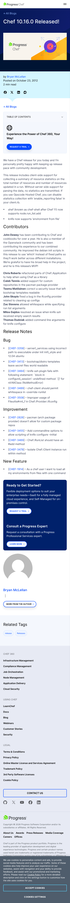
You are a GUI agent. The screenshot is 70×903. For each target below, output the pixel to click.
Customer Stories (12, 729)
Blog (5, 717)
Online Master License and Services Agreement (29, 763)
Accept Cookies (35, 888)
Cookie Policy (10, 780)
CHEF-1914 (16, 469)
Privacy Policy (11, 757)
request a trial (18, 511)
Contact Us (35, 793)
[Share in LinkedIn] (19, 92)
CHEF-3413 (16, 361)
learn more (16, 544)
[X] (14, 802)
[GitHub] (5, 802)
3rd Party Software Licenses (19, 774)
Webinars (8, 723)
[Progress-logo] (15, 818)
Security (8, 734)
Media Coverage (54, 833)
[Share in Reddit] (25, 92)
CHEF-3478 (16, 449)
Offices (18, 837)
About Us (8, 833)
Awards (20, 833)
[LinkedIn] (39, 802)
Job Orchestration (13, 672)
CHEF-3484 (16, 371)
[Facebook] (30, 802)
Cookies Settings (35, 897)
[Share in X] (12, 92)
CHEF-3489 (16, 388)
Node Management (13, 677)
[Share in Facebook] (5, 92)
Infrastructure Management (18, 660)
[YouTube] (22, 802)
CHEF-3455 (16, 430)
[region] (35, 879)
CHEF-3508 (16, 397)
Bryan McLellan (15, 590)
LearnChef (9, 706)
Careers (7, 837)
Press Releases (34, 833)
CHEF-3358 (16, 348)
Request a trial (18, 147)
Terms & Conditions (14, 752)
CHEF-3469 (16, 440)
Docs (6, 712)
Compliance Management (17, 666)
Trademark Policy (12, 769)
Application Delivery (14, 683)
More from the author (19, 604)
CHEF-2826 (16, 417)
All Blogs (11, 13)
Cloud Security (11, 689)
